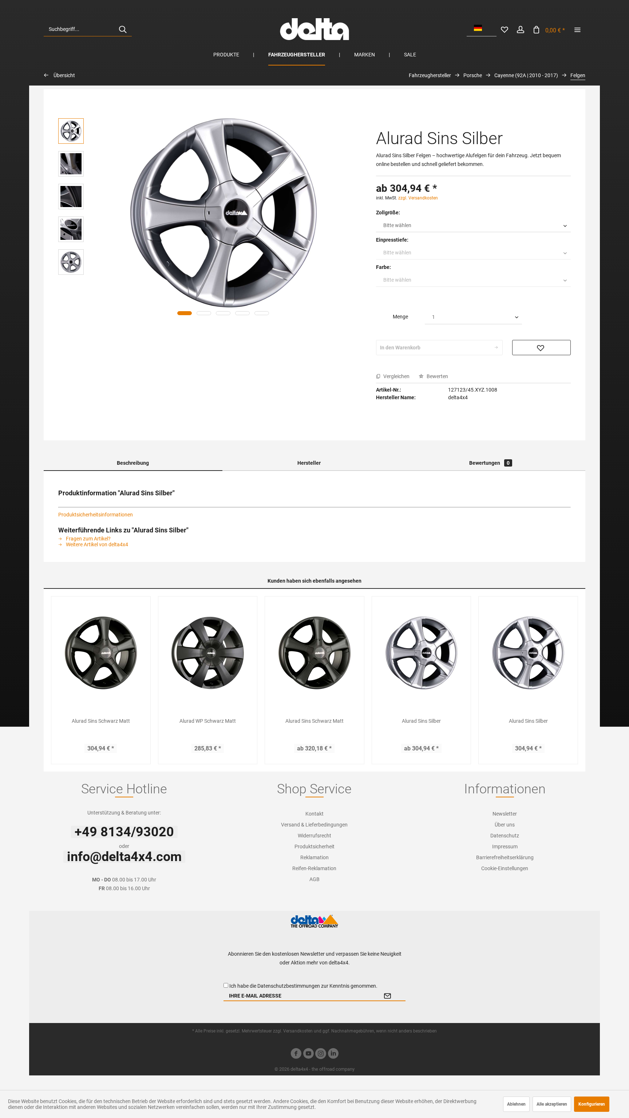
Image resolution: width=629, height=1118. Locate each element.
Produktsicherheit (314, 846)
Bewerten (437, 376)
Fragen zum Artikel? (88, 539)
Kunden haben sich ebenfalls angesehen (314, 581)
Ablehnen (516, 1104)
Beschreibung (133, 463)
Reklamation (314, 857)
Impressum (505, 846)
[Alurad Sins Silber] (421, 652)
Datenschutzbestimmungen (288, 986)
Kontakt (314, 814)
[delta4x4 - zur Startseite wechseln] (314, 29)
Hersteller (309, 463)
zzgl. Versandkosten (418, 198)
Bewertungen (489, 463)
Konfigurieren (591, 1104)
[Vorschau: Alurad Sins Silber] (71, 131)
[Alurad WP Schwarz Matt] (207, 652)
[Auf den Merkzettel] (541, 347)
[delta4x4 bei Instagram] (320, 1054)
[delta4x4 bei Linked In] (333, 1054)
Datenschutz (504, 835)
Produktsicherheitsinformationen (95, 515)
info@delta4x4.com (124, 857)
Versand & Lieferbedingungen (314, 825)
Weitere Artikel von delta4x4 (96, 544)
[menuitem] (88, 29)
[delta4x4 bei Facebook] (295, 1054)
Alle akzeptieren (552, 1104)
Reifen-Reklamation (314, 868)
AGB (314, 879)
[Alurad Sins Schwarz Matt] (100, 652)
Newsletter (504, 814)
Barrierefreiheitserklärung (505, 857)
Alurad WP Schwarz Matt (207, 721)
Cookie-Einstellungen (504, 868)
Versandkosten (298, 1031)
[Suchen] (123, 29)
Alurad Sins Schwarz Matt (101, 721)
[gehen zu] (577, 29)
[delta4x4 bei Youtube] (308, 1054)
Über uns (505, 825)
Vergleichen (396, 376)
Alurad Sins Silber (421, 721)
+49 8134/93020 (124, 832)
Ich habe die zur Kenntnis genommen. (303, 986)
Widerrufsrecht (314, 835)
